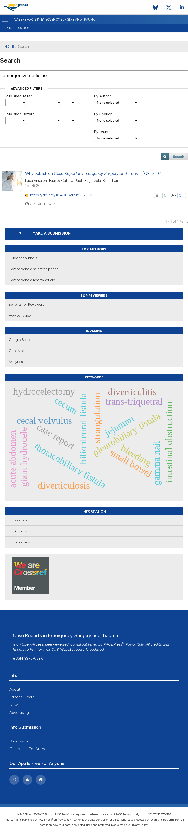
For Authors (18, 531)
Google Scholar (21, 340)
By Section (103, 114)
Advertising (19, 712)
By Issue (101, 132)
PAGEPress (113, 644)
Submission (19, 741)
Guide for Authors (23, 258)
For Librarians (19, 542)
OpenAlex (16, 351)
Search (178, 157)
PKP (33, 649)
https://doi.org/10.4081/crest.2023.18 (61, 195)
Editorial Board (22, 697)
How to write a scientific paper (33, 269)
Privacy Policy (139, 825)
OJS (55, 649)
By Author (102, 96)
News (14, 704)
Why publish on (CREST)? (93, 173)
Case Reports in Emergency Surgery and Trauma (54, 19)
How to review (20, 315)
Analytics (16, 362)
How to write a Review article (32, 280)
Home (9, 46)
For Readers (18, 520)
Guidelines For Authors (29, 748)
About (14, 689)
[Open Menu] (5, 20)
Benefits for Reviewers (26, 304)
